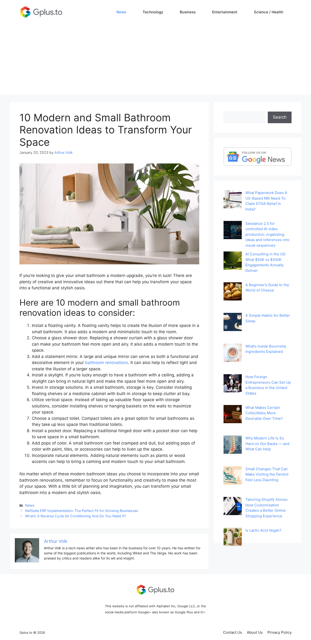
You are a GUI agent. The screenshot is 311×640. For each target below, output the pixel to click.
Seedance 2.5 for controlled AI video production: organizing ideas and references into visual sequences (267, 234)
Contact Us (232, 632)
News (121, 12)
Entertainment (224, 12)
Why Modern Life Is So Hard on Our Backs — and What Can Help (267, 443)
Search (279, 117)
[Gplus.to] (41, 11)
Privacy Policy (280, 632)
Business (188, 12)
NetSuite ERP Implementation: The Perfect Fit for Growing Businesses (81, 511)
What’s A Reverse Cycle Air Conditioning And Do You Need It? (75, 516)
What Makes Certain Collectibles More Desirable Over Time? (264, 413)
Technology (153, 12)
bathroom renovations (106, 362)
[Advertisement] (155, 61)
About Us (255, 632)
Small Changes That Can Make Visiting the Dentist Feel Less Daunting (266, 474)
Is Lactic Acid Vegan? (263, 530)
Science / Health (268, 12)
